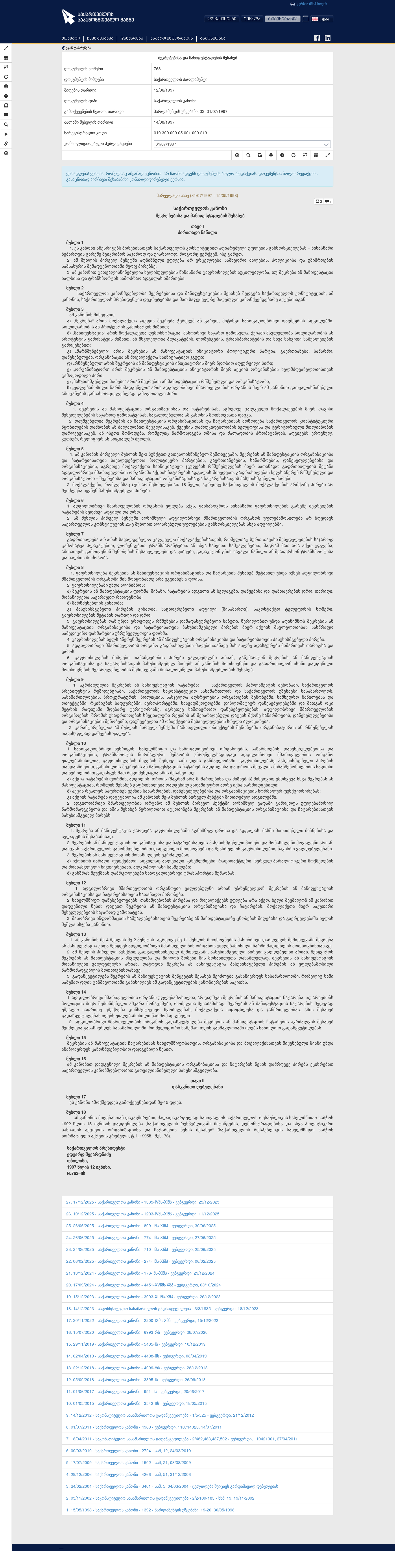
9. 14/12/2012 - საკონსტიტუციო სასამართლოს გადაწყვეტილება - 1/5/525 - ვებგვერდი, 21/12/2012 (160, 1415)
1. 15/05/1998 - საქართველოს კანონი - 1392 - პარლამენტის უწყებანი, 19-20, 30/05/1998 (150, 1510)
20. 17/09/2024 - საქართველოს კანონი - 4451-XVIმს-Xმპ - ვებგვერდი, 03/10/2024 (143, 1285)
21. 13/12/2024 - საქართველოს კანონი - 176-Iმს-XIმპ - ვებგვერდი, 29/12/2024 (140, 1273)
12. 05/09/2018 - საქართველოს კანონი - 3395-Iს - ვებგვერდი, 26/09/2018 (136, 1379)
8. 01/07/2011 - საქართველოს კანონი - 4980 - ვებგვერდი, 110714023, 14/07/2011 (144, 1427)
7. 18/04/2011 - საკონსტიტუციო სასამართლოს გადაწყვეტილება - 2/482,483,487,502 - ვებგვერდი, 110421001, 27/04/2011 (182, 1439)
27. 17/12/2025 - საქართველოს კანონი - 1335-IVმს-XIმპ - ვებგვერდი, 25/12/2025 (142, 1202)
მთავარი (71, 38)
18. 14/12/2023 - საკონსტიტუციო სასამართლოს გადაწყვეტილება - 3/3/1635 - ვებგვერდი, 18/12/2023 (162, 1308)
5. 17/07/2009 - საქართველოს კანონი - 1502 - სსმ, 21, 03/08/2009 (128, 1462)
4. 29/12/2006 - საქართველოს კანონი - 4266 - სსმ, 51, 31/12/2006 (128, 1474)
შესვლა (252, 19)
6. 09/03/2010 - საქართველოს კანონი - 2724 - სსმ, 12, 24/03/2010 (128, 1450)
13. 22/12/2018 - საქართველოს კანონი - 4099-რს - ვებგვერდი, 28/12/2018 (137, 1367)
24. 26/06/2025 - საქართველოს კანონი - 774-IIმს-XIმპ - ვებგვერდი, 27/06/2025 (141, 1237)
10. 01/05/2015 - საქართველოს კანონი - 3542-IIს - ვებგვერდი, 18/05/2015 (136, 1403)
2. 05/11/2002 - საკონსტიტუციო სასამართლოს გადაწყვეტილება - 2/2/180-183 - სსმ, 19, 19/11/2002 (160, 1498)
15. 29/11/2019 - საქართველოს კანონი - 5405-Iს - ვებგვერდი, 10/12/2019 (136, 1344)
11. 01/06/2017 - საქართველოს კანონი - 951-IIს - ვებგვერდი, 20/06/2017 (135, 1391)
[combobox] (321, 18)
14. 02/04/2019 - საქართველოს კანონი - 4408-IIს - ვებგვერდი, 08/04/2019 (136, 1356)
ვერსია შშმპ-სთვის (311, 3)
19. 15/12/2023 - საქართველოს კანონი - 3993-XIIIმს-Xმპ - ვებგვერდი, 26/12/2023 (143, 1296)
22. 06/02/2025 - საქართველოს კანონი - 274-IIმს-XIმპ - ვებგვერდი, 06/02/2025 (141, 1261)
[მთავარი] (98, 17)
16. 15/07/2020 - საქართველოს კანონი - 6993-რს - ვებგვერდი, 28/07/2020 (137, 1332)
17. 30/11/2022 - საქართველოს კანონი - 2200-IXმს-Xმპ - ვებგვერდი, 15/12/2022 (142, 1320)
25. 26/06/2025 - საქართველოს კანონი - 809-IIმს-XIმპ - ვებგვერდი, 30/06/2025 (141, 1225)
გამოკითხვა (213, 38)
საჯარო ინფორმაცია (171, 38)
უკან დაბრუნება (78, 48)
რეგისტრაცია (283, 19)
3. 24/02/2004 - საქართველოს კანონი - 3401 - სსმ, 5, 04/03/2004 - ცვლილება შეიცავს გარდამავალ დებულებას (172, 1486)
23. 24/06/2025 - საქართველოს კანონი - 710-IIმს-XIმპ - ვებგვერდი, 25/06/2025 (141, 1249)
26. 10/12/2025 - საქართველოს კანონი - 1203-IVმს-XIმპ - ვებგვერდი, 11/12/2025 (142, 1214)
